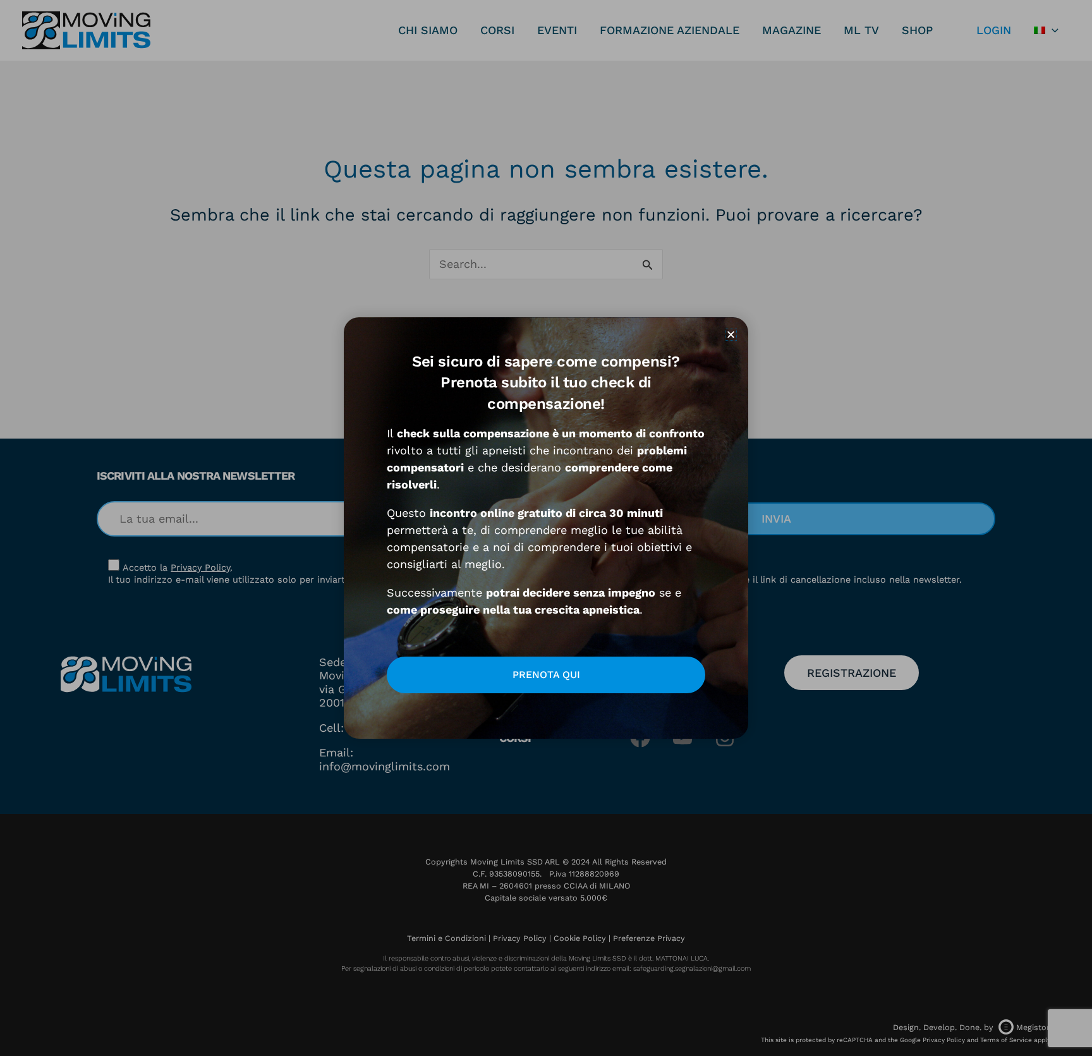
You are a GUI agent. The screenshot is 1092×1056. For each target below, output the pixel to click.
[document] (546, 528)
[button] (731, 334)
